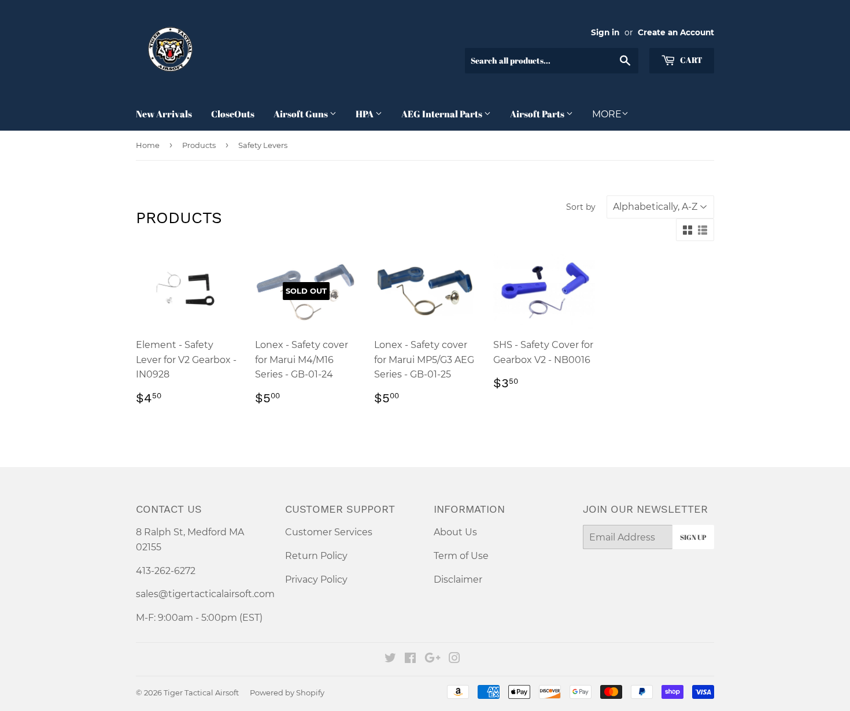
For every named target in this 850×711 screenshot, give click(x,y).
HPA (365, 114)
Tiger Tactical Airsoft (201, 692)
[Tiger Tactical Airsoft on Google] (432, 659)
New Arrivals (164, 114)
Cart (690, 59)
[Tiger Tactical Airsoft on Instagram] (454, 659)
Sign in (605, 32)
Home (148, 145)
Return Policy (316, 555)
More (607, 114)
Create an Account (676, 32)
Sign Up (693, 537)
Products (199, 145)
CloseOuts (232, 114)
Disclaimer (458, 579)
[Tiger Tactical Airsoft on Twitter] (390, 659)
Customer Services (328, 532)
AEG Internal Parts (442, 114)
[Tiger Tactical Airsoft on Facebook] (410, 659)
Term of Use (461, 555)
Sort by (581, 207)
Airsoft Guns (302, 114)
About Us (455, 532)
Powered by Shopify (287, 692)
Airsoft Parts (538, 114)
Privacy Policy (316, 579)
